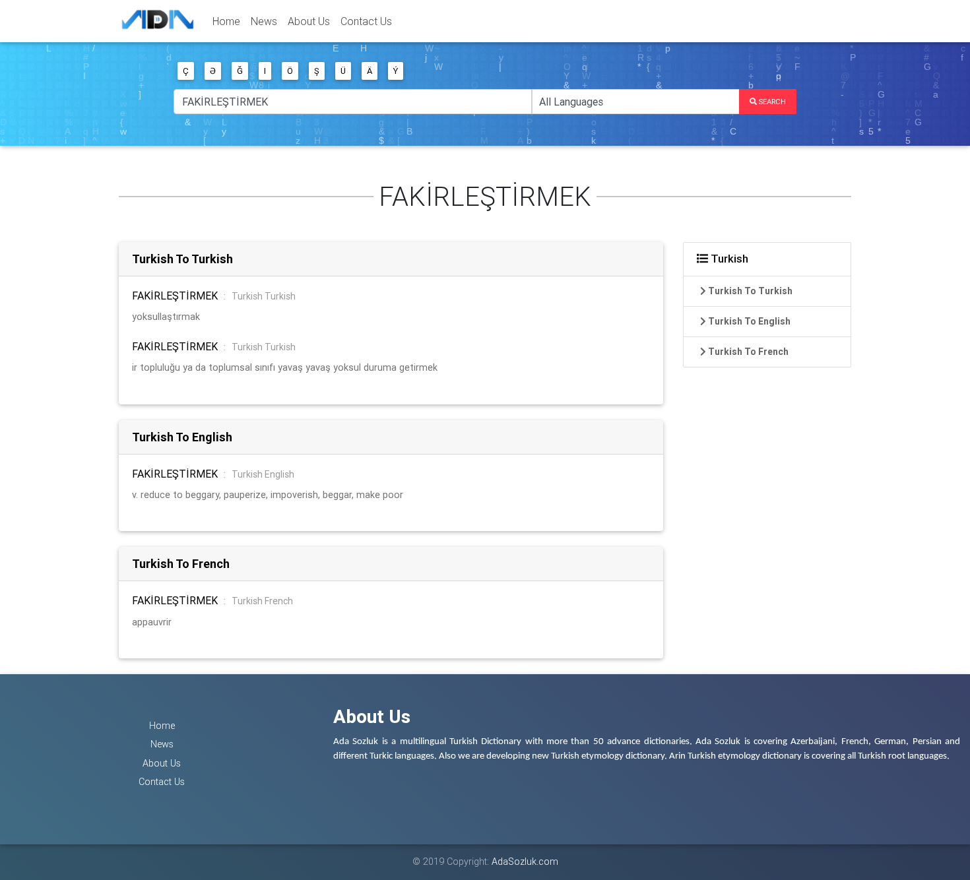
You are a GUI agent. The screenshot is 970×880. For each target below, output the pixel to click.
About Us (309, 21)
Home (226, 21)
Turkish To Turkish (182, 259)
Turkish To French (181, 563)
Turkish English (263, 474)
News (264, 21)
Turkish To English (182, 437)
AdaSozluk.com (525, 861)
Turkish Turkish (264, 296)
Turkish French (262, 601)
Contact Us (366, 21)
